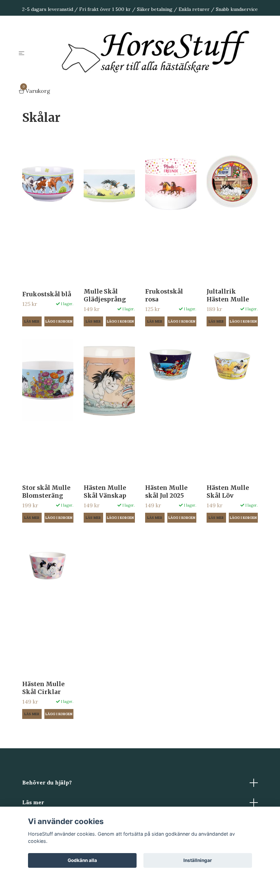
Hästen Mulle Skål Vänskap (105, 491)
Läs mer (31, 321)
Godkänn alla (82, 860)
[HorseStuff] (160, 52)
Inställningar (197, 860)
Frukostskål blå (46, 294)
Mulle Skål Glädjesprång (105, 295)
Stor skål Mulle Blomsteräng (46, 491)
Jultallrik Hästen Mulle (228, 295)
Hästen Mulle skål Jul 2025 (166, 491)
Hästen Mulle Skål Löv (228, 491)
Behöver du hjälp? (47, 782)
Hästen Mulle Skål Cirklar (43, 688)
